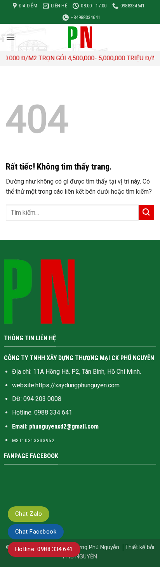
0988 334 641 (53, 412)
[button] (10, 37)
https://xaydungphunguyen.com (77, 385)
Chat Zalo (28, 513)
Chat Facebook (35, 531)
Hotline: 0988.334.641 (44, 549)
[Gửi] (146, 212)
